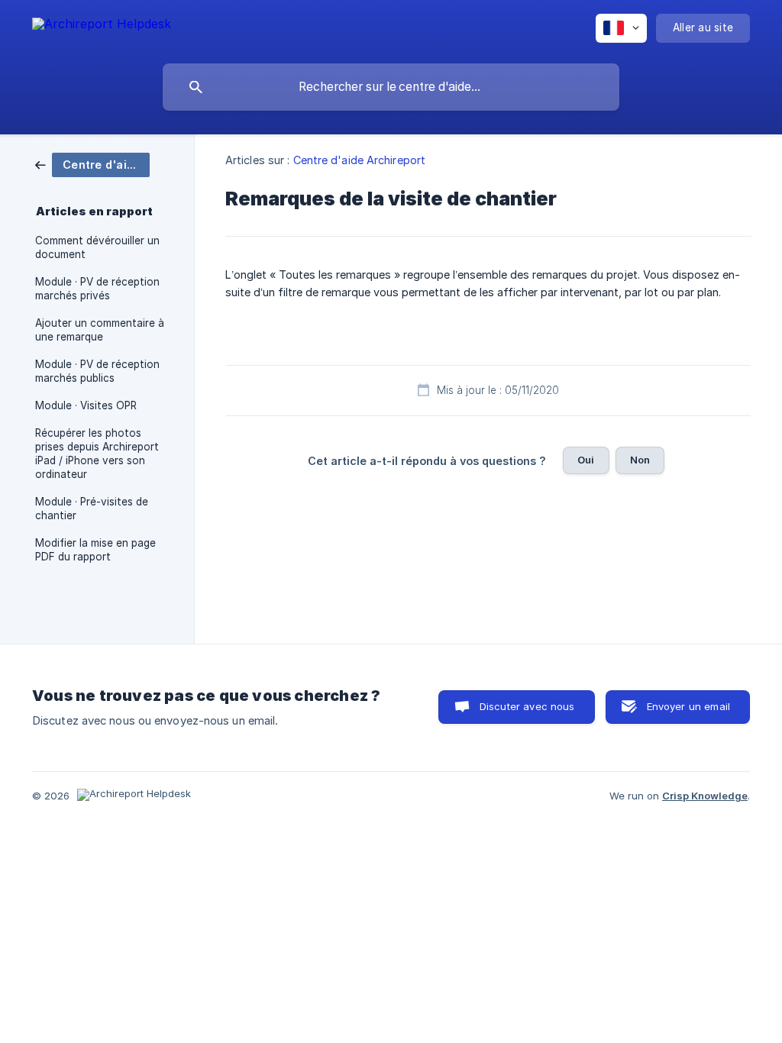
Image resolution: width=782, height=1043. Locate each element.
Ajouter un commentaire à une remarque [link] (99, 330)
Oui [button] (585, 460)
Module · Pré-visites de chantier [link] (91, 509)
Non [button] (640, 460)
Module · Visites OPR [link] (86, 405)
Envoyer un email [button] (688, 706)
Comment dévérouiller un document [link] (97, 247)
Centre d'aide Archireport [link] (359, 159)
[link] (92, 164)
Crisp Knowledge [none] (705, 796)
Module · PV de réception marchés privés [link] (97, 289)
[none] (101, 26)
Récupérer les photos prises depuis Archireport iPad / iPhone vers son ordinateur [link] (97, 453)
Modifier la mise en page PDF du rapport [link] (95, 550)
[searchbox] (391, 87)
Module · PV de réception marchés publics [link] (97, 371)
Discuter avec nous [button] (527, 706)
